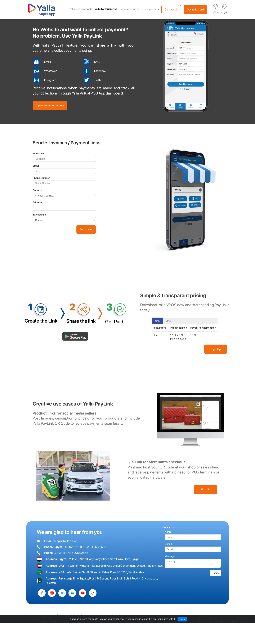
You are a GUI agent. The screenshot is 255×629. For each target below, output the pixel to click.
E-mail (168, 547)
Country (37, 193)
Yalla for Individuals (80, 9)
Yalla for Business (105, 9)
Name (168, 534)
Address (37, 205)
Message (170, 559)
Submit (215, 576)
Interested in (39, 217)
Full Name (38, 156)
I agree (182, 622)
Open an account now (50, 108)
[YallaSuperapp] (42, 596)
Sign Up (216, 351)
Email (36, 168)
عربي (224, 12)
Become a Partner (130, 9)
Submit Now (86, 232)
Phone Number (41, 181)
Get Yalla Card (195, 9)
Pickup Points (151, 9)
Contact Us (171, 9)
